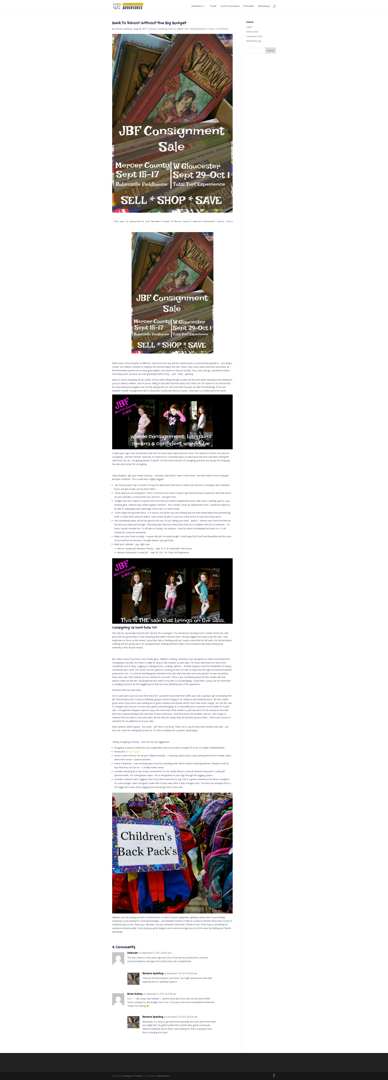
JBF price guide (133, 751)
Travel (213, 6)
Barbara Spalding (123, 28)
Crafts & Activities (229, 6)
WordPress (163, 1075)
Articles (153, 28)
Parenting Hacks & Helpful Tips (173, 28)
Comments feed (254, 36)
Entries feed (252, 31)
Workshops (264, 6)
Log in (249, 27)
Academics (197, 6)
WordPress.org (253, 40)
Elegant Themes (134, 1075)
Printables (248, 6)
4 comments (222, 28)
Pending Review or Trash (201, 28)
